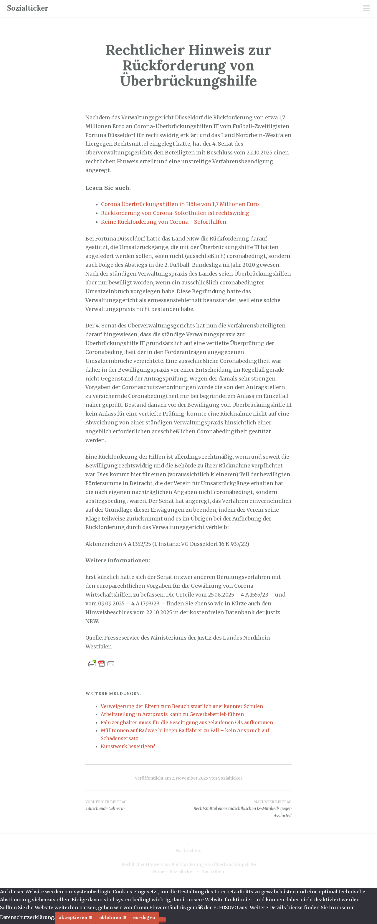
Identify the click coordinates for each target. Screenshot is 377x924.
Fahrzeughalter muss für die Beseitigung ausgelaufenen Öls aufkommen (187, 722)
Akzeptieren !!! (75, 917)
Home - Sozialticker (173, 871)
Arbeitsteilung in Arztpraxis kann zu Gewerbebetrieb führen (172, 714)
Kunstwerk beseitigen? (128, 746)
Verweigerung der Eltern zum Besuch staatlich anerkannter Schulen (182, 706)
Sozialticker (27, 8)
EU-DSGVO (144, 917)
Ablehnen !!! (112, 917)
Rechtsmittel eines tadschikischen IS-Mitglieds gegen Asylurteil (243, 809)
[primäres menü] (366, 8)
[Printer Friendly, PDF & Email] (101, 663)
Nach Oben (212, 871)
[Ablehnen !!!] (162, 919)
